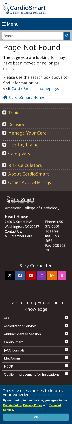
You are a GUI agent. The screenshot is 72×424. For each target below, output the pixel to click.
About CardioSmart (28, 174)
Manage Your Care (27, 133)
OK (36, 417)
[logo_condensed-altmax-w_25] (36, 200)
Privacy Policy (32, 405)
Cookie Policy (12, 405)
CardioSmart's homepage (35, 88)
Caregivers (19, 153)
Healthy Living (23, 144)
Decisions (18, 124)
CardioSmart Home (26, 97)
